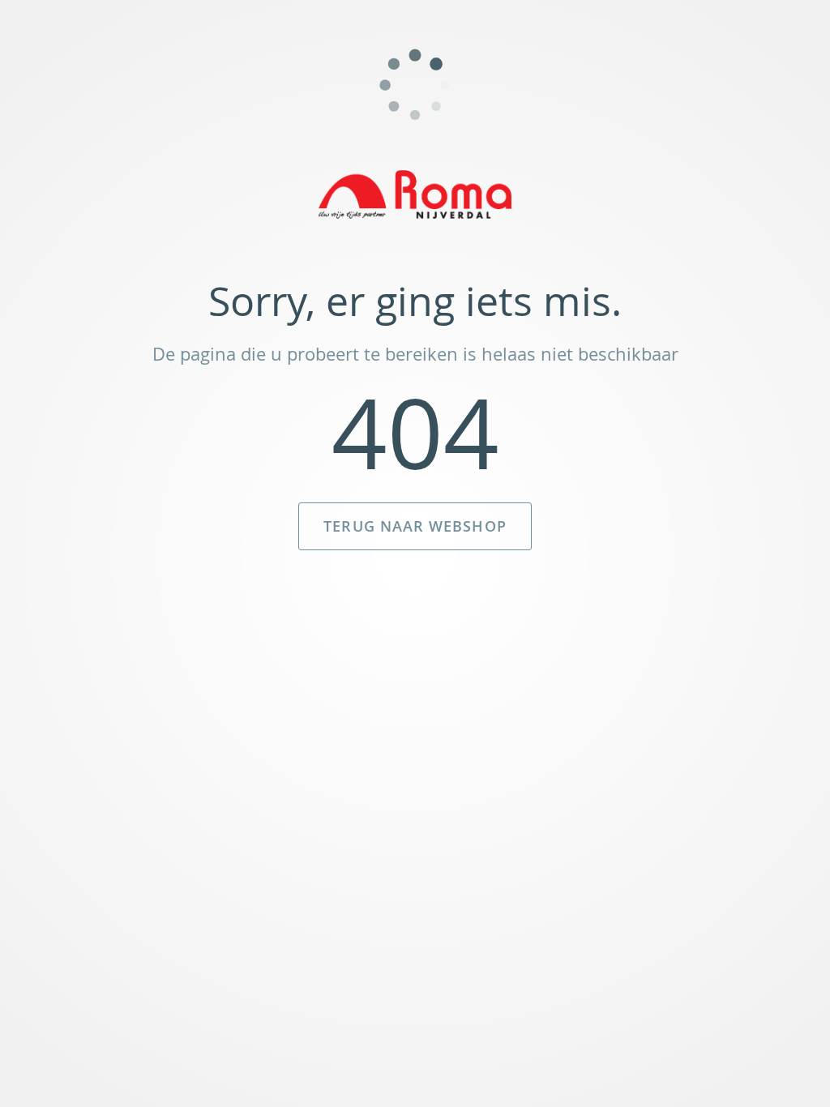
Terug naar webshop (414, 526)
